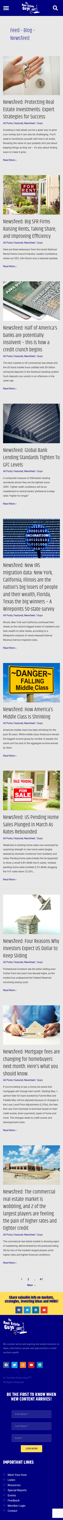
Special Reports (17, 1490)
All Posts (8, 123)
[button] (6, 8)
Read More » (10, 159)
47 (41, 1279)
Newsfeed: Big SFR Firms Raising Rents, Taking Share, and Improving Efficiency (29, 228)
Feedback (14, 1500)
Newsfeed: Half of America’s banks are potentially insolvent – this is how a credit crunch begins (30, 339)
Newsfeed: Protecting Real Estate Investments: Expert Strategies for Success (28, 109)
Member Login (16, 1505)
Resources (14, 1485)
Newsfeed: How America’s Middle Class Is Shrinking (28, 713)
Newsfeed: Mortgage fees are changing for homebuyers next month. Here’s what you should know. (31, 1063)
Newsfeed (29, 123)
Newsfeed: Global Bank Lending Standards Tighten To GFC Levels (31, 457)
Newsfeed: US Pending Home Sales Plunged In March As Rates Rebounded (31, 824)
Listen (11, 1480)
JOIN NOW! (31, 1448)
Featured (18, 123)
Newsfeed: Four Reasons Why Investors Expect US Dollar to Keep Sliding (31, 948)
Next (31, 1285)
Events (12, 1495)
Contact (12, 1510)
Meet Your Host (17, 1474)
